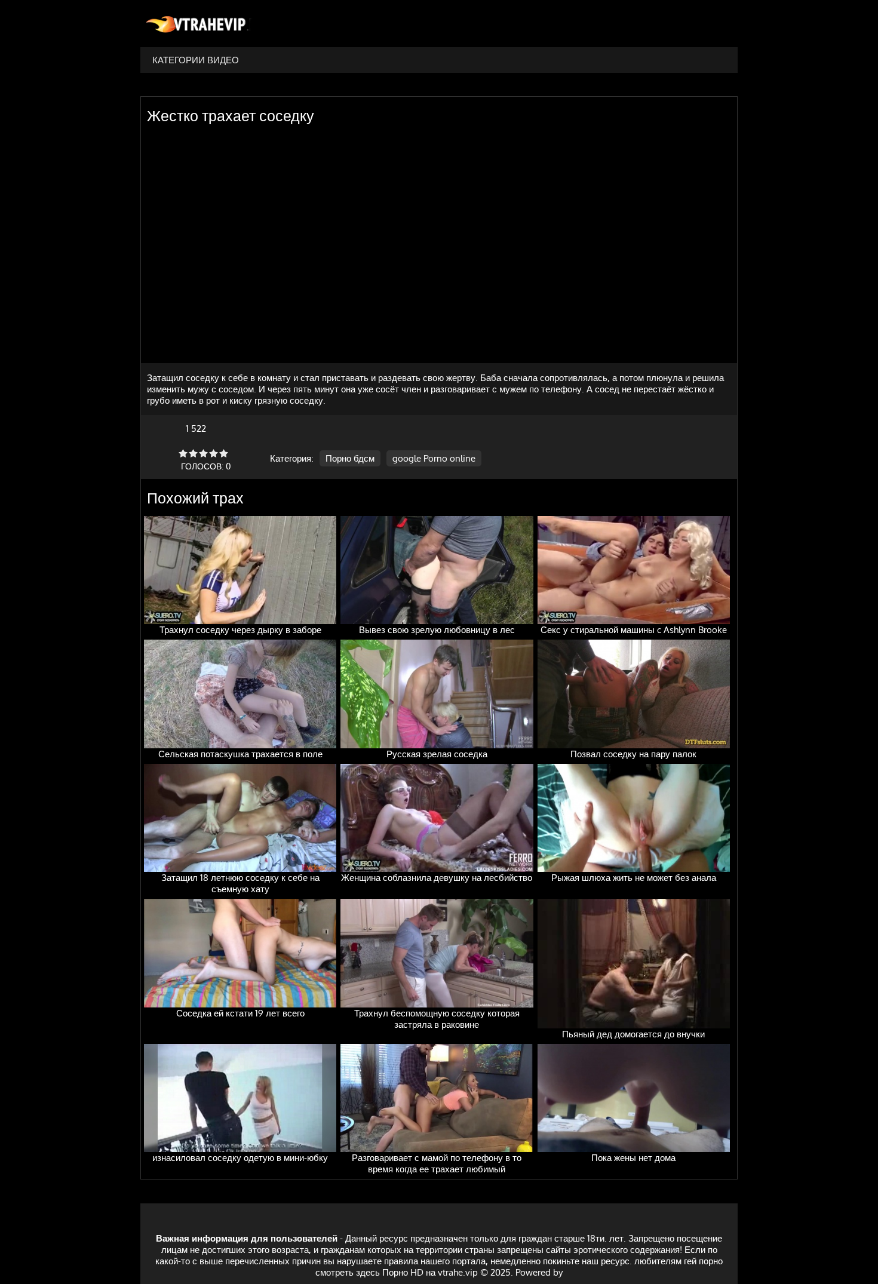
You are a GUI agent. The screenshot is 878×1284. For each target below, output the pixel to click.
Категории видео (195, 60)
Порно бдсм (350, 458)
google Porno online (433, 458)
